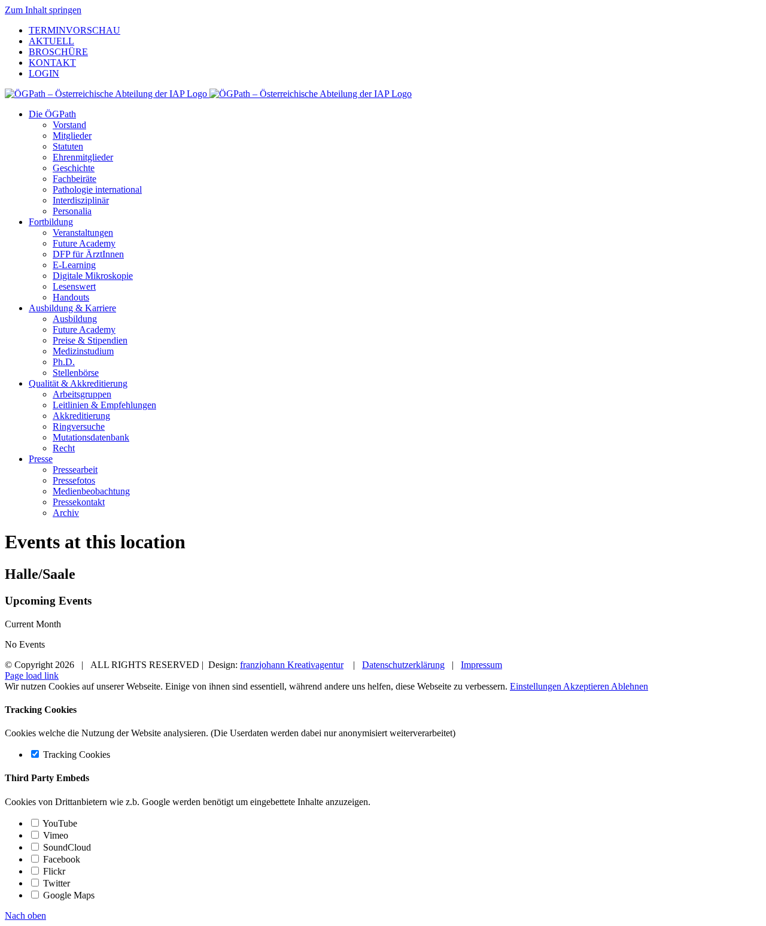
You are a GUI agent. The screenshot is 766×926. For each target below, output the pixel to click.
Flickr (53, 871)
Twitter (55, 883)
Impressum (481, 665)
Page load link (32, 675)
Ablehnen (629, 686)
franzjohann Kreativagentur (292, 665)
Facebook (60, 859)
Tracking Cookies (75, 754)
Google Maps (68, 895)
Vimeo (54, 835)
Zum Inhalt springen (43, 10)
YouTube (59, 823)
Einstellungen (536, 686)
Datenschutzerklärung (403, 665)
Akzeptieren (587, 686)
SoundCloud (66, 847)
